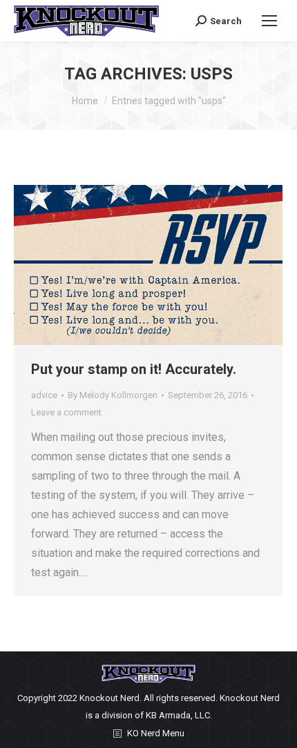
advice (44, 395)
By (112, 395)
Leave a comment (66, 412)
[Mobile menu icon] (269, 21)
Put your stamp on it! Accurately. (133, 369)
